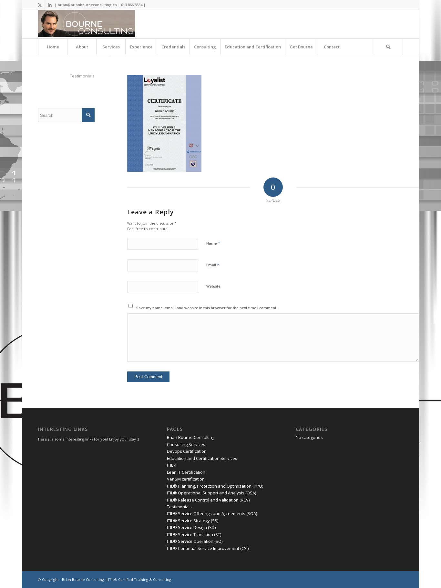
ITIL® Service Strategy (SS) (192, 520)
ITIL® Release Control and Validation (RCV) (208, 500)
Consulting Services (186, 444)
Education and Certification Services (202, 458)
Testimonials (82, 76)
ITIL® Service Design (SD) (191, 527)
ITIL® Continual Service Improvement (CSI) (208, 548)
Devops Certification (187, 451)
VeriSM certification (186, 479)
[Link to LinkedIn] (50, 5)
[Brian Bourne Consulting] (86, 24)
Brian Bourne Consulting (190, 437)
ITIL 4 (171, 465)
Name (213, 243)
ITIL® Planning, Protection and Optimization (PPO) (215, 486)
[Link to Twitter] (40, 5)
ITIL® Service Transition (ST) (194, 534)
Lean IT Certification (186, 472)
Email (212, 265)
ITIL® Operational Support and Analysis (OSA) (211, 493)
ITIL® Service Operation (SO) (194, 541)
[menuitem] (52, 47)
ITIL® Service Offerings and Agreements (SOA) (212, 513)
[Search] (388, 47)
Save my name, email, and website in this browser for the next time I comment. (206, 307)
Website (213, 286)
